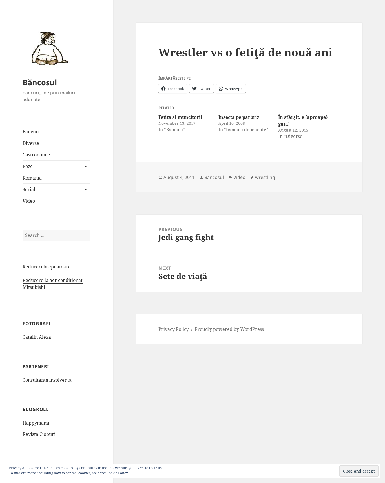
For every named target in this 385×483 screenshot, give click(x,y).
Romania (32, 178)
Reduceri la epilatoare (47, 267)
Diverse (31, 143)
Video (29, 201)
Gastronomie (36, 155)
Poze (28, 166)
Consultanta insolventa (47, 380)
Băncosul (40, 82)
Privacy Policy (173, 329)
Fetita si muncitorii (180, 117)
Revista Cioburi (39, 434)
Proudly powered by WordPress (229, 329)
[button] (48, 48)
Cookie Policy (117, 473)
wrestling (265, 177)
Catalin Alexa (37, 337)
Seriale (30, 189)
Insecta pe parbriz (238, 117)
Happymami (36, 423)
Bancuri (31, 131)
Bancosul (214, 177)
